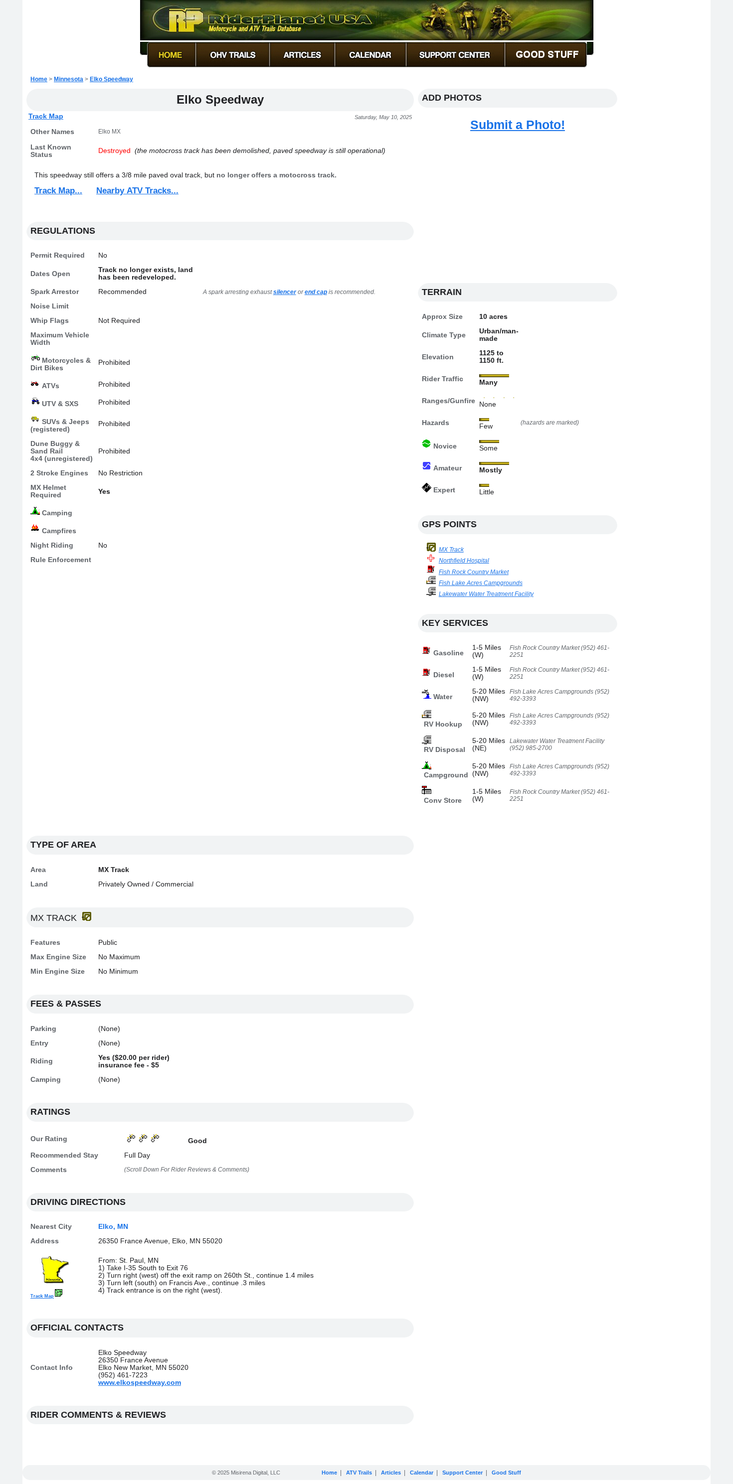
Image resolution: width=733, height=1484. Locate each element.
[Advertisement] (220, 705)
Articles (391, 1473)
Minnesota (68, 79)
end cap (316, 292)
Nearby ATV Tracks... (137, 190)
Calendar (421, 1473)
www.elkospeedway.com (139, 1382)
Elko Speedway (111, 79)
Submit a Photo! (517, 125)
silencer (284, 292)
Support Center (462, 1473)
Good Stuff (506, 1473)
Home (38, 79)
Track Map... (58, 190)
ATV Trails (359, 1473)
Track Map (45, 116)
